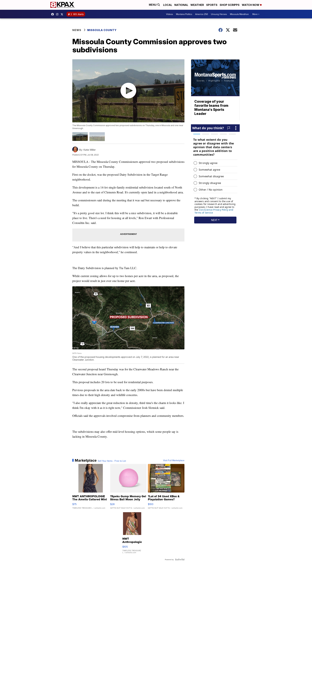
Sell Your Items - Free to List (112, 461)
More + (255, 14)
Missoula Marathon (239, 14)
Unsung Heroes (219, 14)
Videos (169, 14)
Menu (153, 4)
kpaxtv (53, 14)
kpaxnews (63, 14)
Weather (197, 4)
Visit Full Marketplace (173, 460)
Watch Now (251, 4)
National (181, 4)
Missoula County (102, 30)
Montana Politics (184, 14)
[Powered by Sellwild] (179, 559)
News (76, 30)
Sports (211, 4)
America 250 (201, 14)
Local (167, 4)
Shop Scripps (230, 4)
